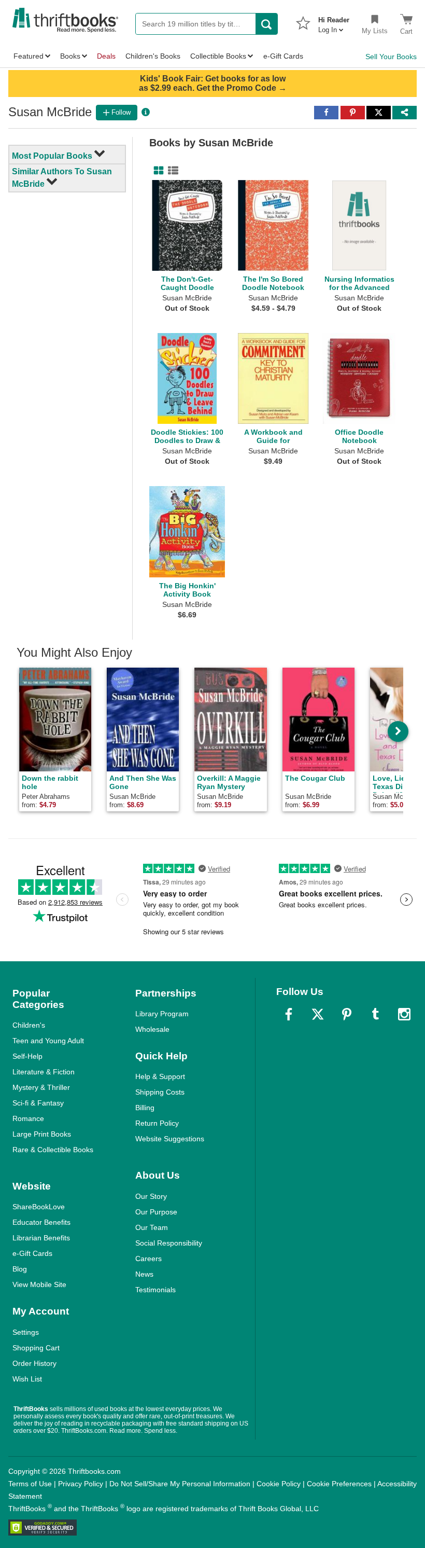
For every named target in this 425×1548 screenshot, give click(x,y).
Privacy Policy (80, 1484)
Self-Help (27, 1056)
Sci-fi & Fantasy (38, 1103)
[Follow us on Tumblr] (375, 1014)
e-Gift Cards (32, 1253)
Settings (25, 1332)
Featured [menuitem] (28, 56)
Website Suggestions (169, 1139)
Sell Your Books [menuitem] (391, 56)
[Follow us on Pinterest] (346, 1014)
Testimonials (155, 1290)
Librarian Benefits (41, 1238)
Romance (28, 1118)
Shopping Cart (36, 1348)
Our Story (151, 1196)
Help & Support (160, 1076)
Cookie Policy (279, 1484)
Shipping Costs (160, 1092)
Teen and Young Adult (48, 1040)
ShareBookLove (38, 1207)
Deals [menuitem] (106, 56)
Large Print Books (41, 1134)
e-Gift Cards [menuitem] (283, 56)
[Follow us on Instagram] (404, 1014)
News (144, 1274)
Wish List (27, 1379)
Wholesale (152, 1029)
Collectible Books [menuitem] (218, 56)
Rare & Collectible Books (52, 1149)
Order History (34, 1363)
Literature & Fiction (43, 1072)
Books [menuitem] (70, 56)
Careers (148, 1258)
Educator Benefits (41, 1222)
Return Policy (157, 1123)
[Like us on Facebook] (288, 1014)
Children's (28, 1025)
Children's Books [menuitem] (152, 56)
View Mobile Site (39, 1284)
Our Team (151, 1227)
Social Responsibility (168, 1243)
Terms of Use (30, 1484)
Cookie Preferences (339, 1484)
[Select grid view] (156, 170)
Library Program (162, 1014)
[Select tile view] (171, 170)
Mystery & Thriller (41, 1087)
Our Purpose (156, 1212)
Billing (144, 1107)
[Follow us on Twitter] (317, 1014)
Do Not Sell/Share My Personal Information (179, 1484)
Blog (19, 1269)
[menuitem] (333, 22)
